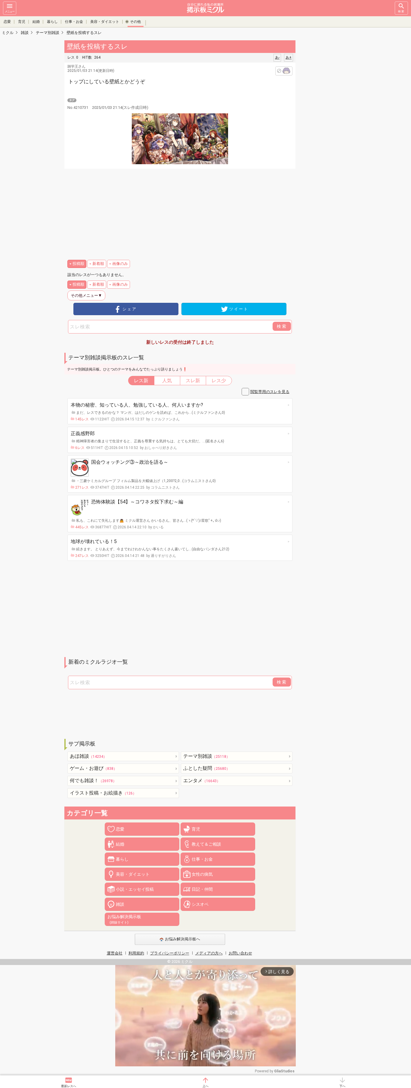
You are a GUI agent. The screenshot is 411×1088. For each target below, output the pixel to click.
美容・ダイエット (104, 22)
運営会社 (114, 953)
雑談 (120, 904)
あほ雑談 (88, 756)
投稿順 (78, 263)
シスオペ (200, 904)
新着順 (98, 263)
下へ (342, 1086)
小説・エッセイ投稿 (135, 889)
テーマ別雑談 (206, 756)
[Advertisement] (338, 129)
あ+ (289, 57)
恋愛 (7, 22)
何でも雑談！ (93, 780)
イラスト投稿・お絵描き (103, 793)
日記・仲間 (202, 889)
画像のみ (120, 263)
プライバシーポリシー (169, 953)
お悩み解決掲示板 (124, 919)
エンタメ (201, 780)
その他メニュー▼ (86, 295)
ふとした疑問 (206, 768)
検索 (401, 11)
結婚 (36, 22)
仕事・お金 (74, 22)
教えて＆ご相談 (206, 844)
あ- (277, 57)
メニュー (9, 11)
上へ (205, 1086)
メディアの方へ (209, 953)
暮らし (52, 22)
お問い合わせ (240, 953)
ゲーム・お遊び (93, 768)
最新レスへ (68, 1086)
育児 (21, 22)
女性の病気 (202, 874)
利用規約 (136, 953)
